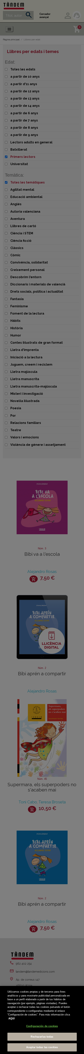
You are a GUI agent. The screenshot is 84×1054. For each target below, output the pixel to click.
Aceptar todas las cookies (42, 1047)
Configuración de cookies (42, 1026)
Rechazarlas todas (42, 1036)
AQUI (11, 1018)
